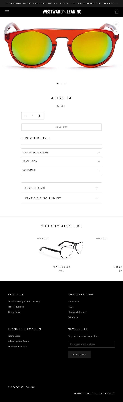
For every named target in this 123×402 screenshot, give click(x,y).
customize (61, 170)
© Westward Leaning (21, 387)
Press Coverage (16, 306)
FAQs (71, 306)
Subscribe (79, 354)
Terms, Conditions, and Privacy (94, 394)
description (61, 161)
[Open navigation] (7, 11)
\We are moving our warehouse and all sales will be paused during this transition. (61, 3)
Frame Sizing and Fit (43, 198)
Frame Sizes (14, 336)
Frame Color (61, 267)
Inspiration (35, 187)
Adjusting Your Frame (18, 341)
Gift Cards (73, 317)
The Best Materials (17, 346)
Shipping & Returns (77, 312)
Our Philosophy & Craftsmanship (24, 301)
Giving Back (14, 312)
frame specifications (61, 152)
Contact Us (73, 301)
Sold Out (61, 127)
